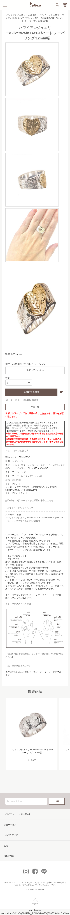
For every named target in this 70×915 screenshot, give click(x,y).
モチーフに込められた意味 (18, 604)
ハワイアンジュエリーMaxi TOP (21, 15)
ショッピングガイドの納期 (26, 428)
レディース (17, 461)
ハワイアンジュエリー (20, 882)
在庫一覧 (35, 407)
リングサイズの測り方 (18, 450)
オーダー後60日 (14, 400)
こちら (43, 413)
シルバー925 (18, 465)
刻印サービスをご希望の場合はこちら (35, 500)
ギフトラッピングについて (20, 508)
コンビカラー (18, 468)
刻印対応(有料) (31, 400)
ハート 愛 (21, 472)
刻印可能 (16, 480)
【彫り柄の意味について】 (18, 666)
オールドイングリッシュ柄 (30, 476)
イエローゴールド (36, 465)
